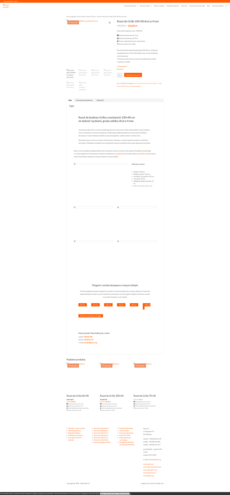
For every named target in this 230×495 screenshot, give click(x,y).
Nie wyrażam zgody (111, 493)
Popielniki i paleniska (172, 6)
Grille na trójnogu (159, 6)
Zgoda (102, 493)
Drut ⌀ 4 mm (81, 16)
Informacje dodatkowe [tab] (84, 100)
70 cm (121, 305)
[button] (109, 22)
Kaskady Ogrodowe (130, 6)
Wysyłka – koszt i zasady (76, 428)
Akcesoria (184, 6)
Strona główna (71, 16)
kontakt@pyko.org (154, 460)
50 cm (95, 305)
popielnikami (119, 154)
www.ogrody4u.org (150, 470)
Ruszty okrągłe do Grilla (102, 442)
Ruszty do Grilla (145, 6)
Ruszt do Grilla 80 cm (101, 431)
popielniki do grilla (144, 154)
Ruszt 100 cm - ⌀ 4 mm (94, 16)
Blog (208, 6)
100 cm (147, 305)
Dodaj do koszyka (133, 75)
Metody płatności (74, 431)
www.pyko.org (148, 464)
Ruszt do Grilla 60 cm (101, 435)
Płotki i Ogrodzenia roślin (197, 6)
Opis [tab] (70, 100)
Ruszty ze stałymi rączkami (133, 86)
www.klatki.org (148, 476)
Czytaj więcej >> (122, 66)
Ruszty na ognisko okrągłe (90, 316)
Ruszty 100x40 (121, 86)
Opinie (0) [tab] (100, 100)
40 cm (82, 305)
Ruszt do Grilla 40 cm (101, 440)
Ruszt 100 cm (145, 83)
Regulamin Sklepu (74, 433)
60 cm (108, 305)
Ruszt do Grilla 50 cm (101, 438)
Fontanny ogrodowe (126, 433)
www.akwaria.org (149, 473)
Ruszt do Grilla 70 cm (101, 433)
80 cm (134, 305)
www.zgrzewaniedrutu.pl (152, 467)
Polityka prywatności (75, 435)
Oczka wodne (124, 431)
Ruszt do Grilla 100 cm (101, 428)
